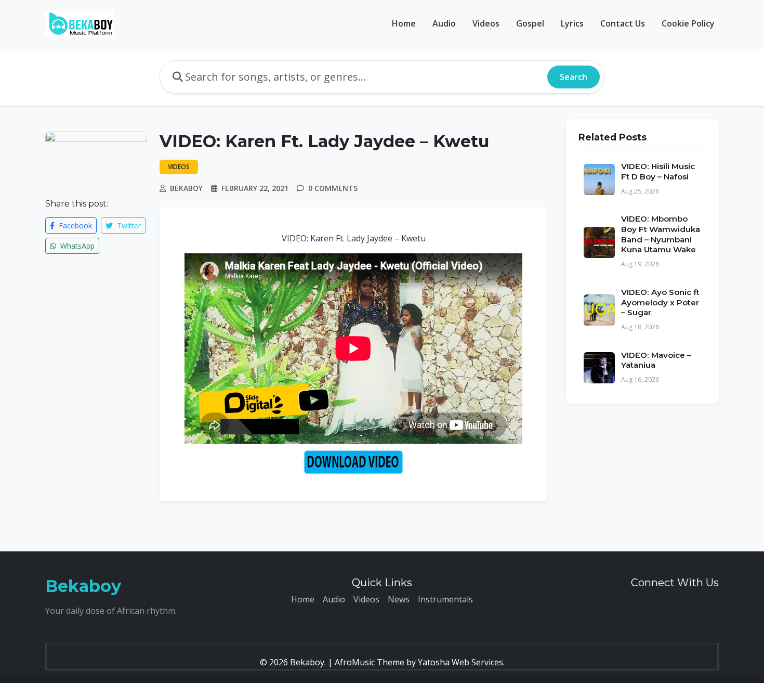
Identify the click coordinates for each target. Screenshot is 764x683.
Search (573, 77)
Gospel (530, 23)
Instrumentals (445, 599)
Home (404, 23)
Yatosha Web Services (460, 662)
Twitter (128, 225)
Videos (485, 23)
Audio (444, 23)
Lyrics (572, 23)
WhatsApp (76, 246)
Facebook (74, 225)
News (399, 599)
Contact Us (622, 23)
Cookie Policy (688, 23)
